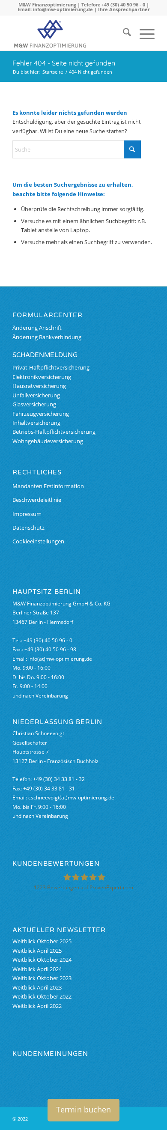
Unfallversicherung (36, 395)
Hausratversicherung (39, 386)
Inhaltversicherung (36, 422)
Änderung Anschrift (37, 327)
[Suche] (122, 33)
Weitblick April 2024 (37, 969)
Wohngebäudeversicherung (47, 441)
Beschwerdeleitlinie (36, 500)
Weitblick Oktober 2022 (42, 996)
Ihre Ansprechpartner (124, 9)
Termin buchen (83, 1109)
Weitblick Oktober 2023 (42, 978)
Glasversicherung (34, 404)
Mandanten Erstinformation (48, 486)
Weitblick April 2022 (37, 1006)
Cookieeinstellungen (38, 541)
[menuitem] (122, 33)
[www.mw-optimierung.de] (69, 33)
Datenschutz (28, 527)
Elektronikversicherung (41, 377)
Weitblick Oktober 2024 (42, 959)
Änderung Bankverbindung (46, 337)
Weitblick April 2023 (37, 987)
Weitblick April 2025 (37, 950)
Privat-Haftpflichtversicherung (50, 367)
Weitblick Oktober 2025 (42, 941)
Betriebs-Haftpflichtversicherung (53, 431)
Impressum (27, 514)
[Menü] (143, 33)
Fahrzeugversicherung (40, 413)
